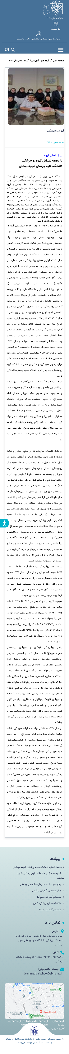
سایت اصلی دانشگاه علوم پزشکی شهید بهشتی (37, 867)
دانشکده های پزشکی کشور (47, 903)
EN (7, 50)
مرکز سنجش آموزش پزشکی (47, 890)
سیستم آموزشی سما (50, 909)
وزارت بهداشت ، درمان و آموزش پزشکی (41, 884)
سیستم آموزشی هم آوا (49, 897)
